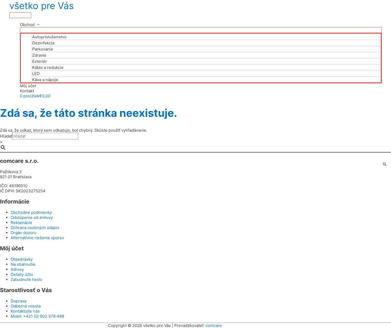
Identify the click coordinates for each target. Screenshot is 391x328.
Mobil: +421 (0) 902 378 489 (37, 316)
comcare (214, 325)
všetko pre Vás (41, 5)
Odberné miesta (26, 306)
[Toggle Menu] (201, 30)
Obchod (27, 24)
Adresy (17, 269)
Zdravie (39, 55)
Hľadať (6, 136)
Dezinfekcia (43, 42)
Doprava (18, 301)
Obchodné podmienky (31, 212)
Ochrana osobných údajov (35, 227)
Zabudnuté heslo (26, 279)
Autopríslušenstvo (49, 36)
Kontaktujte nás (25, 311)
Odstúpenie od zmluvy (32, 217)
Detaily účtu (22, 274)
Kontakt (27, 90)
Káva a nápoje (45, 79)
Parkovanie (42, 49)
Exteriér (39, 61)
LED (36, 73)
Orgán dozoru (23, 232)
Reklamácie (21, 222)
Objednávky (22, 259)
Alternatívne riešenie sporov (37, 237)
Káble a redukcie (48, 67)
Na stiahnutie (23, 264)
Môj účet (28, 85)
